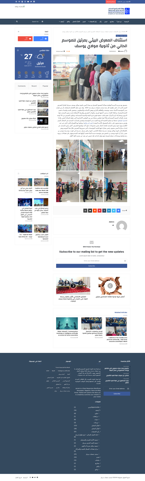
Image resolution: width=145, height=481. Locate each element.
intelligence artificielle (64, 371)
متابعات (97, 460)
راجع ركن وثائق (88, 123)
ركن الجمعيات (93, 21)
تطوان (47, 381)
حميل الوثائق (122, 120)
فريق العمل (18, 477)
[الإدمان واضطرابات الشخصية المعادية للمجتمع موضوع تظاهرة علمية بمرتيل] (91, 323)
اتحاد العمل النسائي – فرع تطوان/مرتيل (86, 435)
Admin (122, 51)
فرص (105, 21)
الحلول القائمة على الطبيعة (63, 377)
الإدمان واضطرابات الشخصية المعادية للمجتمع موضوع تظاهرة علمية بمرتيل (92, 333)
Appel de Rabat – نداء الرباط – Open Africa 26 (25, 235)
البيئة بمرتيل (61, 374)
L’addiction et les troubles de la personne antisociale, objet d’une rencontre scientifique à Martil (117, 339)
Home (124, 31)
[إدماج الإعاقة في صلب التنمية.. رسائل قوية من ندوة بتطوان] (41, 202)
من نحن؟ (119, 21)
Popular (45, 86)
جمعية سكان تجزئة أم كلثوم (90, 446)
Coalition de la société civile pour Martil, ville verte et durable (41, 190)
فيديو (84, 21)
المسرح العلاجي (56, 381)
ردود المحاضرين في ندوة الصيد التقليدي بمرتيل (27, 110)
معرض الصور (50, 387)
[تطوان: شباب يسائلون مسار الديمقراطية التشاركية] (41, 228)
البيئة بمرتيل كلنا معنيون (28, 118)
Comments (22, 86)
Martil (53, 371)
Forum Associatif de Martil (63, 367)
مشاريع (112, 21)
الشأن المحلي (76, 21)
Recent (34, 86)
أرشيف (62, 21)
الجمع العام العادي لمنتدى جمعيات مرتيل (36, 127)
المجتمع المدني (66, 381)
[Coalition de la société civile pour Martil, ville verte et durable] (41, 182)
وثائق (68, 21)
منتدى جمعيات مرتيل (106, 31)
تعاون (96, 413)
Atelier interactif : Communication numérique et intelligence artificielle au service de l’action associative (67, 333)
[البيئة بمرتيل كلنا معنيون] (42, 121)
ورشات (96, 422)
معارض (58, 387)
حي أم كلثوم (67, 384)
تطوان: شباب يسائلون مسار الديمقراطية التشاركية (41, 236)
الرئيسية (126, 21)
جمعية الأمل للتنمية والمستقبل (89, 440)
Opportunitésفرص (93, 407)
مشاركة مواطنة (66, 387)
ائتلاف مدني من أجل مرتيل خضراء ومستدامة (25, 189)
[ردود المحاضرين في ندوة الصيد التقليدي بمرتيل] (42, 112)
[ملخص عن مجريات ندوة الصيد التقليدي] (42, 103)
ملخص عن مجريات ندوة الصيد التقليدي (27, 102)
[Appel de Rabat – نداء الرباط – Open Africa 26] (25, 228)
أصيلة (68, 374)
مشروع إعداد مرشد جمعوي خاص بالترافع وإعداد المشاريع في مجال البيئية (34, 94)
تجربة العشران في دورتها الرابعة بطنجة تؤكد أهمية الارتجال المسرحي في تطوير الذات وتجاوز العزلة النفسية (26, 213)
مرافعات (95, 416)
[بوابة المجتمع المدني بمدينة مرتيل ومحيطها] (119, 11)
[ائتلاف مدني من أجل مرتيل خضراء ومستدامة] (25, 182)
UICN (47, 371)
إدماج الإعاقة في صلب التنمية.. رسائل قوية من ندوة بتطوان (41, 210)
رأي (101, 21)
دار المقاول (58, 384)
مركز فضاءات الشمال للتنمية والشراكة (87, 449)
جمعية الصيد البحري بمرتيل (90, 443)
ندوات (96, 419)
